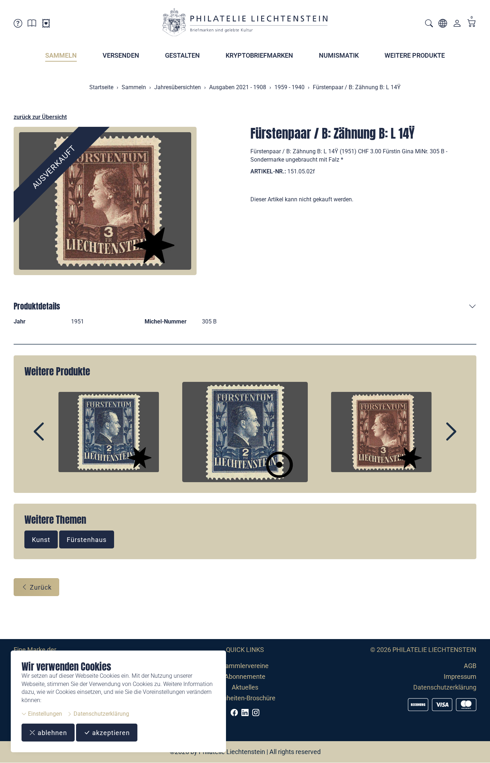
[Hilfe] (18, 24)
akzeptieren (110, 732)
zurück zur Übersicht (40, 117)
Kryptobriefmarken (259, 55)
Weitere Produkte (415, 55)
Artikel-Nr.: (268, 171)
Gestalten (182, 55)
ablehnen (51, 732)
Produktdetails (37, 306)
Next (434, 437)
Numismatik (339, 55)
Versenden (121, 55)
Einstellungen (44, 713)
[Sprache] (442, 24)
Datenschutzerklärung (100, 713)
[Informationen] (32, 24)
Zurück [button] (40, 587)
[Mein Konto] (457, 24)
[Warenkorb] (471, 23)
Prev (55, 437)
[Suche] (429, 24)
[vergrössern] (105, 201)
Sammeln (61, 55)
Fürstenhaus (87, 539)
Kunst (41, 539)
